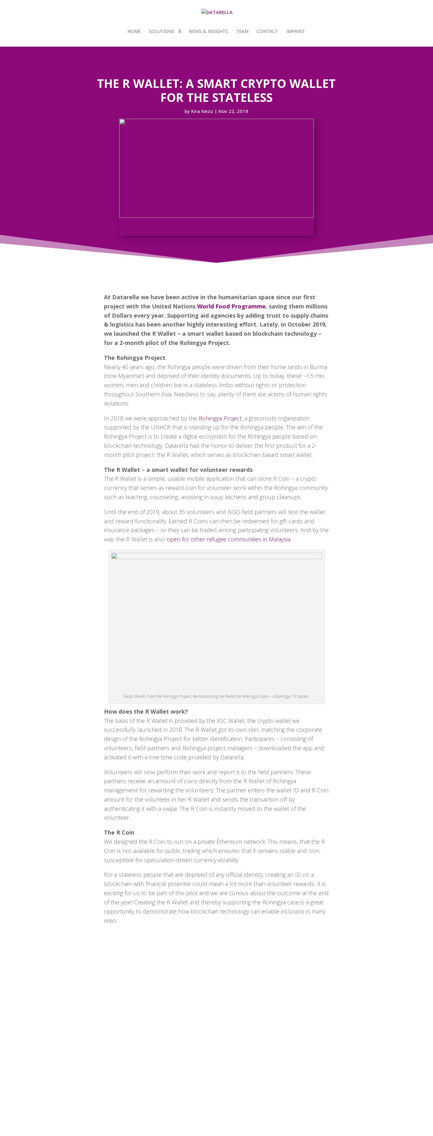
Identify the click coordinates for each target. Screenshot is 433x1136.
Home (134, 31)
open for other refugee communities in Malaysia (228, 539)
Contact (267, 31)
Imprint (295, 31)
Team (242, 31)
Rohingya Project (220, 418)
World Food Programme (231, 306)
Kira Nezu (202, 111)
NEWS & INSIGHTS (208, 31)
